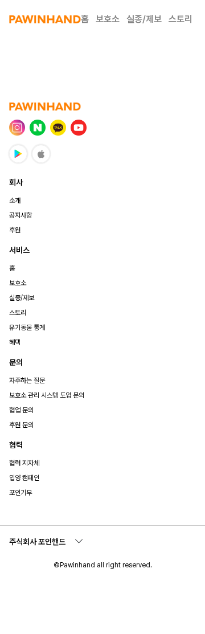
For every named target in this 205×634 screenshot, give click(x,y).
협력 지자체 (24, 463)
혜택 (14, 342)
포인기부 (20, 493)
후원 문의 (21, 425)
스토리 (180, 19)
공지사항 (20, 215)
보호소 (108, 19)
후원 (14, 230)
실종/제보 (144, 19)
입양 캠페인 (24, 478)
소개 (14, 200)
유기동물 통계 (27, 328)
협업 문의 (21, 410)
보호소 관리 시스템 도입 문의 (46, 395)
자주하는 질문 (27, 381)
